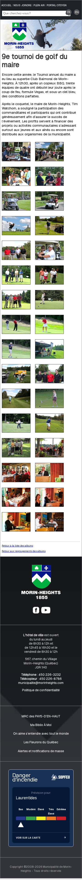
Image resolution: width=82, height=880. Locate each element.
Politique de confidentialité (41, 690)
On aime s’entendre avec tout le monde (41, 733)
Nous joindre (22, 5)
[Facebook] (36, 612)
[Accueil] (41, 598)
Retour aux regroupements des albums (24, 551)
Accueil (6, 5)
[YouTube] (45, 612)
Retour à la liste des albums (17, 545)
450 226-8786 (50, 679)
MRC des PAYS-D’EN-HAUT (41, 716)
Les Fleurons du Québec (41, 742)
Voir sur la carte (28, 837)
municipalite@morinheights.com (41, 683)
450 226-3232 (49, 675)
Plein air (39, 5)
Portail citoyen (57, 5)
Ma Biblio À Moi (40, 725)
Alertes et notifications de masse (41, 751)
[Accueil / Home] (19, 47)
